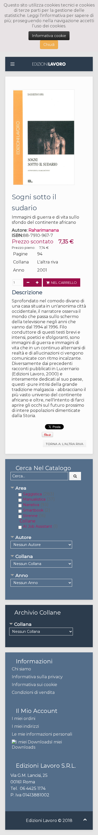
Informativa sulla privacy (37, 676)
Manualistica (34, 499)
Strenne (30, 515)
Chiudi (49, 44)
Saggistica (32, 494)
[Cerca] (75, 476)
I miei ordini (23, 718)
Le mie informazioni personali (42, 734)
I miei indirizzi (25, 726)
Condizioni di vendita (33, 692)
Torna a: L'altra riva (64, 444)
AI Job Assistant (37, 526)
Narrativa (31, 504)
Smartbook (33, 510)
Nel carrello (63, 282)
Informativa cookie (49, 35)
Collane (28, 521)
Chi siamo (21, 668)
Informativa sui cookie (34, 684)
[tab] (49, 488)
